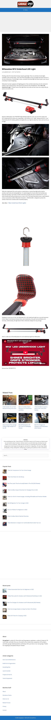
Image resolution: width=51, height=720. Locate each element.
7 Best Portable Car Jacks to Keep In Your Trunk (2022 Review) (41, 408)
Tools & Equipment (7, 678)
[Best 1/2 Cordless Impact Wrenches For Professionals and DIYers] (25, 404)
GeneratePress (32, 717)
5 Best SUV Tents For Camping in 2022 (16, 615)
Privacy (4, 706)
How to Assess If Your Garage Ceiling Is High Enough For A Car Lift (9, 426)
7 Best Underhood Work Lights (17, 203)
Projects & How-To (7, 674)
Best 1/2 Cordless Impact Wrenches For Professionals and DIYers (25, 408)
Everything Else (6, 667)
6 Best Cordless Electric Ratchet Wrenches (18, 516)
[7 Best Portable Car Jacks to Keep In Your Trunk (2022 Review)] (41, 404)
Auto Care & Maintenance (9, 659)
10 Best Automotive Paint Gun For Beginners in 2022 (20, 589)
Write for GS (6, 699)
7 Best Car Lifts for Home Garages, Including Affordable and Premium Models (26, 496)
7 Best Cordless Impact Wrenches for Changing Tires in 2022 (22, 490)
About (4, 691)
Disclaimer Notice (7, 695)
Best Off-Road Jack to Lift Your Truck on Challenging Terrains (25, 426)
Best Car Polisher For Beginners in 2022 (17, 509)
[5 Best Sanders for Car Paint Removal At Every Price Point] (9, 404)
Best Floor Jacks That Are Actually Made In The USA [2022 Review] (23, 483)
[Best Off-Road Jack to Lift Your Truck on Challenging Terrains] (25, 422)
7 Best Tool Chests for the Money (15, 477)
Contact (5, 710)
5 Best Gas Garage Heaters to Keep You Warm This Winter (21, 609)
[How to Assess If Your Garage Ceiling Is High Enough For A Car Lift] (9, 422)
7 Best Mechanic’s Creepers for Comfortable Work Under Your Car (24, 522)
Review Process (6, 702)
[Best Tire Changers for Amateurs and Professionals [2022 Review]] (41, 422)
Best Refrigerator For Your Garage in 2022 (17, 503)
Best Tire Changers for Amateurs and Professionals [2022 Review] (41, 426)
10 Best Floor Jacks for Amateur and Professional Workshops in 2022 (24, 596)
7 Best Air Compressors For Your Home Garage (19, 470)
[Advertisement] (25, 22)
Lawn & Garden (6, 671)
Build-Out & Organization (9, 663)
